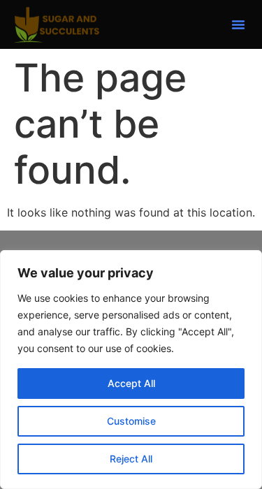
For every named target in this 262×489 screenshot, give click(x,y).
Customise (131, 421)
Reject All (131, 459)
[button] (238, 24)
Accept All (131, 383)
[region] (131, 369)
